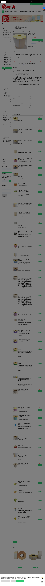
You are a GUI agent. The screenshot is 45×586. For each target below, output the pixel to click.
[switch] (42, 582)
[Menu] (43, 576)
